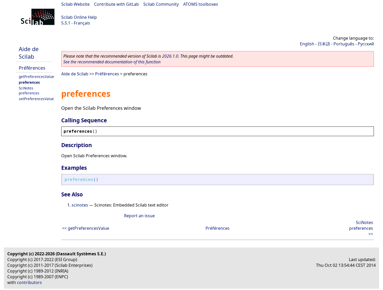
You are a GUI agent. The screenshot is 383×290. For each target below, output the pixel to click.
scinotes (80, 205)
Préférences (32, 67)
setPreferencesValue (36, 98)
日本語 (324, 44)
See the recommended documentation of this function (111, 62)
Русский (366, 44)
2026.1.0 (170, 56)
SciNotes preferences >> (361, 228)
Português (343, 44)
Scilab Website (75, 4)
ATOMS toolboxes (200, 4)
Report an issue (139, 216)
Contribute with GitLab (116, 4)
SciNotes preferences (29, 90)
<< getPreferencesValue (85, 228)
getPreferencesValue (36, 76)
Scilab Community (161, 4)
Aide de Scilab (29, 52)
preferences (29, 82)
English (307, 44)
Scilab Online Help (79, 17)
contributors (29, 282)
